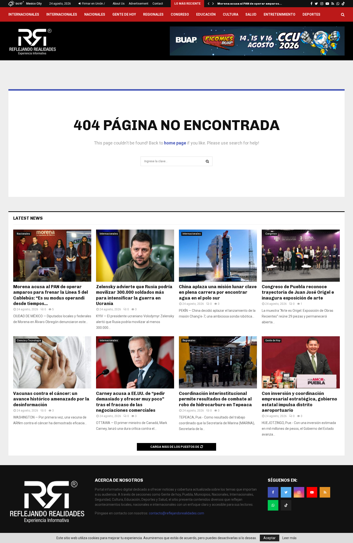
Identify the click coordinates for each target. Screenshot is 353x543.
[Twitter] (286, 492)
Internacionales (61, 14)
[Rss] (325, 492)
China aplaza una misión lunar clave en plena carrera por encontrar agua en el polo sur (218, 292)
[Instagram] (299, 492)
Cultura (230, 14)
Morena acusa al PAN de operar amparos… (249, 3)
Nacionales (94, 14)
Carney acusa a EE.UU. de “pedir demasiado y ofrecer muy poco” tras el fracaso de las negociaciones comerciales (130, 402)
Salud (250, 14)
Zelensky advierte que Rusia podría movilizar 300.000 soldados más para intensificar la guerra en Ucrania (134, 295)
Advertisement (138, 3)
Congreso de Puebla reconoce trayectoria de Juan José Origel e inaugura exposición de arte (298, 292)
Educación (206, 14)
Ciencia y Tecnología (29, 340)
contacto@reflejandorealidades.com (176, 513)
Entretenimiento (279, 14)
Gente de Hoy (124, 14)
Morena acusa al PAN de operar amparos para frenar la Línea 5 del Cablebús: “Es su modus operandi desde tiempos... (50, 295)
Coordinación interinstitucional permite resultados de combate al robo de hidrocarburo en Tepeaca (215, 399)
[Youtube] (312, 492)
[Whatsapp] (273, 505)
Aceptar (269, 538)
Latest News (28, 218)
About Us (119, 3)
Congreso (180, 14)
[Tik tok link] (343, 3)
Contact (157, 3)
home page (175, 142)
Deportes (311, 14)
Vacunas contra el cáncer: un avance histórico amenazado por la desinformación (51, 399)
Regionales (153, 14)
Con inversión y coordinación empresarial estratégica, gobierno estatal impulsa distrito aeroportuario (299, 402)
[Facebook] (273, 492)
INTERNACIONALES (23, 14)
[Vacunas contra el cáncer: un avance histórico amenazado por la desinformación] (52, 362)
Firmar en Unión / (93, 3)
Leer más (289, 538)
